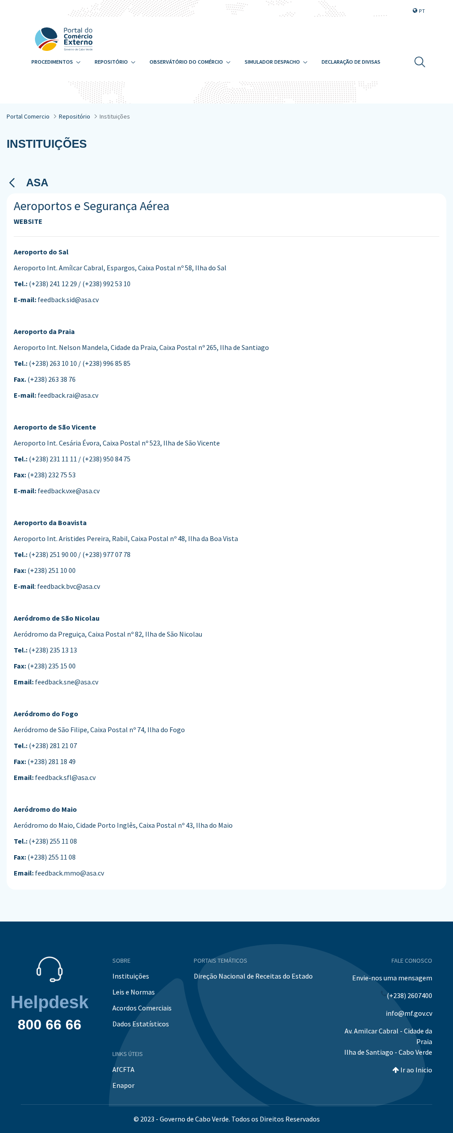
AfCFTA (123, 1069)
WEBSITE (28, 221)
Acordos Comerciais (142, 1007)
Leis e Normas (133, 991)
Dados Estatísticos (140, 1023)
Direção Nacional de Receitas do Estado (253, 976)
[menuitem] (56, 62)
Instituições (130, 976)
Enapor (123, 1085)
